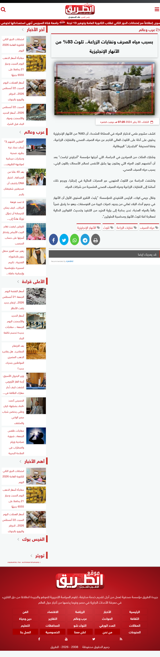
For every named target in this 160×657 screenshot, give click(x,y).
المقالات (134, 625)
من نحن (107, 631)
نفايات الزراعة (125, 227)
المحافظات (53, 625)
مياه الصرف (147, 227)
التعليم (25, 625)
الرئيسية (134, 611)
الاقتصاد (52, 611)
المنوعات (135, 631)
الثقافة (134, 618)
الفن (25, 611)
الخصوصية (53, 631)
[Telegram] (85, 239)
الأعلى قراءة (33, 280)
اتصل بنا (25, 631)
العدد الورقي (107, 625)
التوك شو (80, 625)
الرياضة (80, 611)
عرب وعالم (147, 29)
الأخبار (107, 611)
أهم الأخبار (34, 460)
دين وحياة (25, 618)
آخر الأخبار (35, 28)
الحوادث (107, 618)
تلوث (106, 227)
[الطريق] (80, 13)
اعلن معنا (80, 631)
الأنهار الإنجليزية (87, 227)
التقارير (52, 618)
